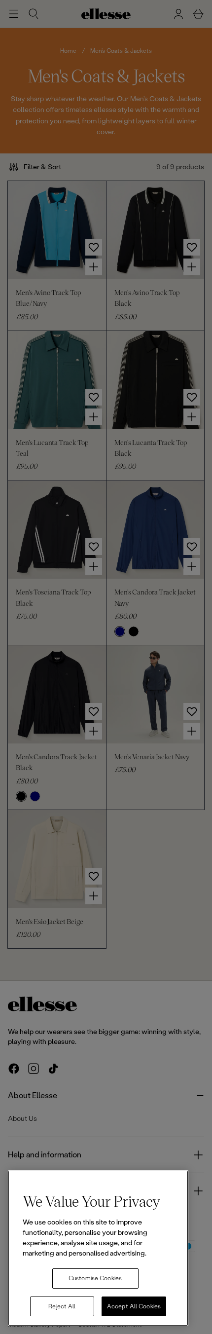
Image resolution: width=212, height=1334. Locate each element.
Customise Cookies (95, 1278)
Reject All (61, 1306)
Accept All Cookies (134, 1306)
